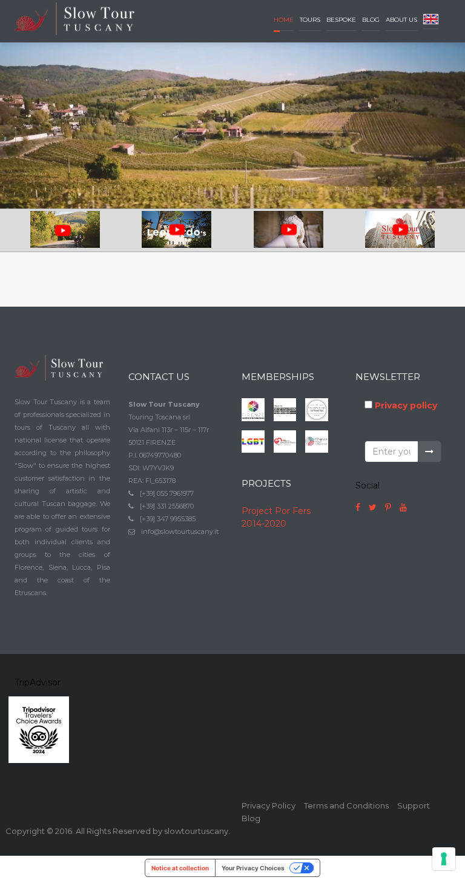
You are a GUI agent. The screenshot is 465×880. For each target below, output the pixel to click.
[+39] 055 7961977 (167, 493)
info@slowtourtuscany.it (180, 531)
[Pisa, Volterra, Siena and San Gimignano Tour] (288, 230)
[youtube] (403, 507)
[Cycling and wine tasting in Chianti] (65, 230)
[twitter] (373, 507)
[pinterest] (388, 507)
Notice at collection (180, 868)
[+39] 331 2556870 (167, 506)
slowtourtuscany (196, 831)
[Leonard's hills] (177, 230)
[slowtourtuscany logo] (76, 18)
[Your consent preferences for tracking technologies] (443, 858)
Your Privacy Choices (253, 868)
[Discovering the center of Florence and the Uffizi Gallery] (400, 230)
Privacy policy (406, 405)
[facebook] (357, 507)
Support (413, 805)
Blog (251, 818)
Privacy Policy (268, 805)
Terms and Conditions (346, 805)
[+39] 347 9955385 (168, 519)
